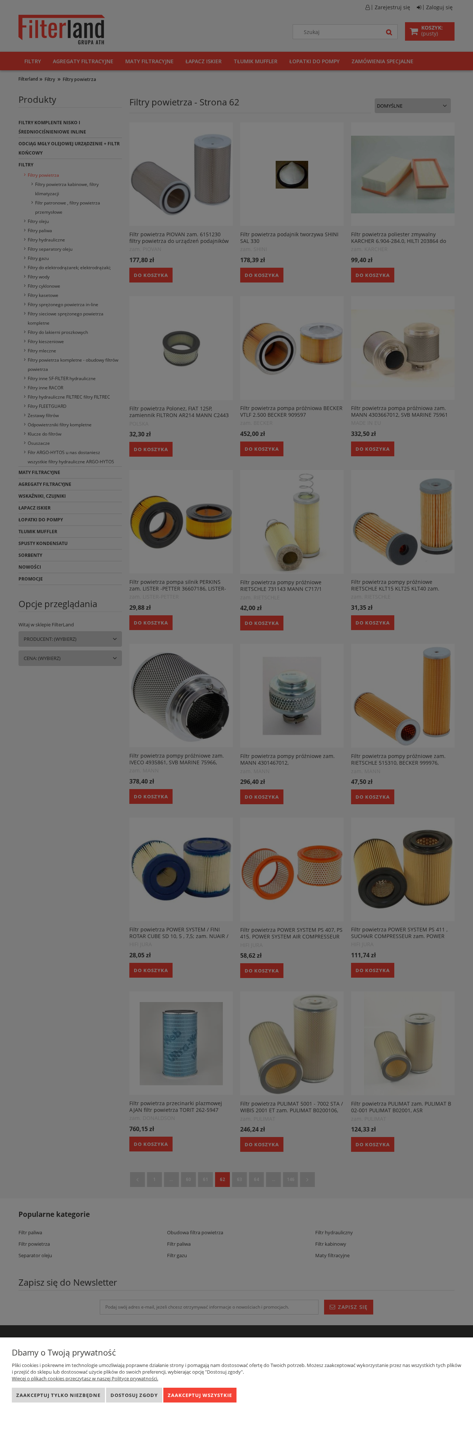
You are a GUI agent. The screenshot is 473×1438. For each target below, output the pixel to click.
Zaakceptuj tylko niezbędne (58, 1395)
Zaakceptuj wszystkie (200, 1395)
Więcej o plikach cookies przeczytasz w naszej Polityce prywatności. (85, 1378)
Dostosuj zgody (134, 1395)
